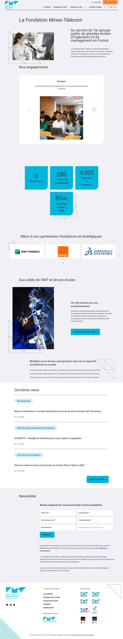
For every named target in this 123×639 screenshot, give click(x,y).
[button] (29, 109)
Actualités (47, 604)
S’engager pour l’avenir (60, 7)
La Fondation (47, 7)
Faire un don (112, 2)
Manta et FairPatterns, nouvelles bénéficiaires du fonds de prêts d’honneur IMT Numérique (57, 411)
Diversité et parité (24, 428)
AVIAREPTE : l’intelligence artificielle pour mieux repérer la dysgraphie (47, 438)
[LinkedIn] (11, 604)
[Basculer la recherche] (115, 7)
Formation (50, 428)
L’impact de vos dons (76, 7)
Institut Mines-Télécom (50, 613)
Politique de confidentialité (87, 635)
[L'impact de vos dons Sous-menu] (86, 7)
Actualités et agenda (95, 7)
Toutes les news (96, 479)
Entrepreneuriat (23, 401)
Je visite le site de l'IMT (84, 332)
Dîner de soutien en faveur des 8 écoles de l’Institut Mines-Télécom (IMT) (49, 465)
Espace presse (48, 607)
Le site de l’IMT (96, 2)
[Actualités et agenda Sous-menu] (105, 7)
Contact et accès (75, 635)
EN (111, 7)
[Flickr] (14, 604)
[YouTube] (7, 604)
